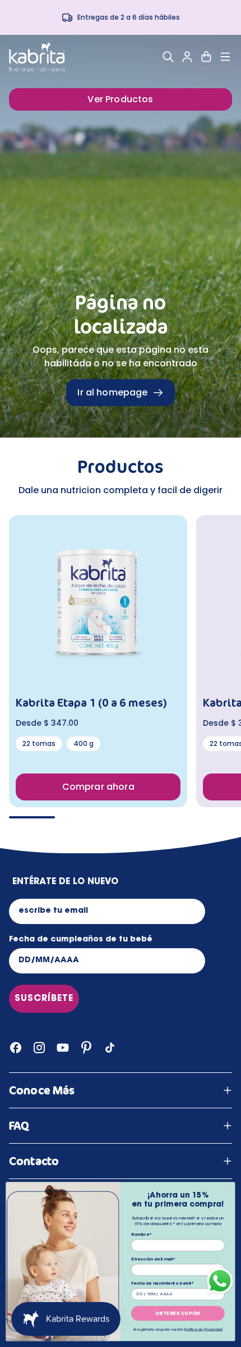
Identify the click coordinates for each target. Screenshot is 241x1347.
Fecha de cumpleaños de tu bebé (80, 940)
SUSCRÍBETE (44, 998)
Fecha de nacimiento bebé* (162, 1284)
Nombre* (141, 1235)
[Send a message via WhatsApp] (220, 1281)
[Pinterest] (86, 1047)
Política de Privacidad (203, 1329)
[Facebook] (15, 1047)
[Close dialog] (230, 1187)
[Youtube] (63, 1047)
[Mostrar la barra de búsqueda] (168, 56)
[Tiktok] (110, 1047)
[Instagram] (39, 1047)
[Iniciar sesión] (187, 56)
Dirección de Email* (153, 1260)
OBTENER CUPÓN (177, 1313)
